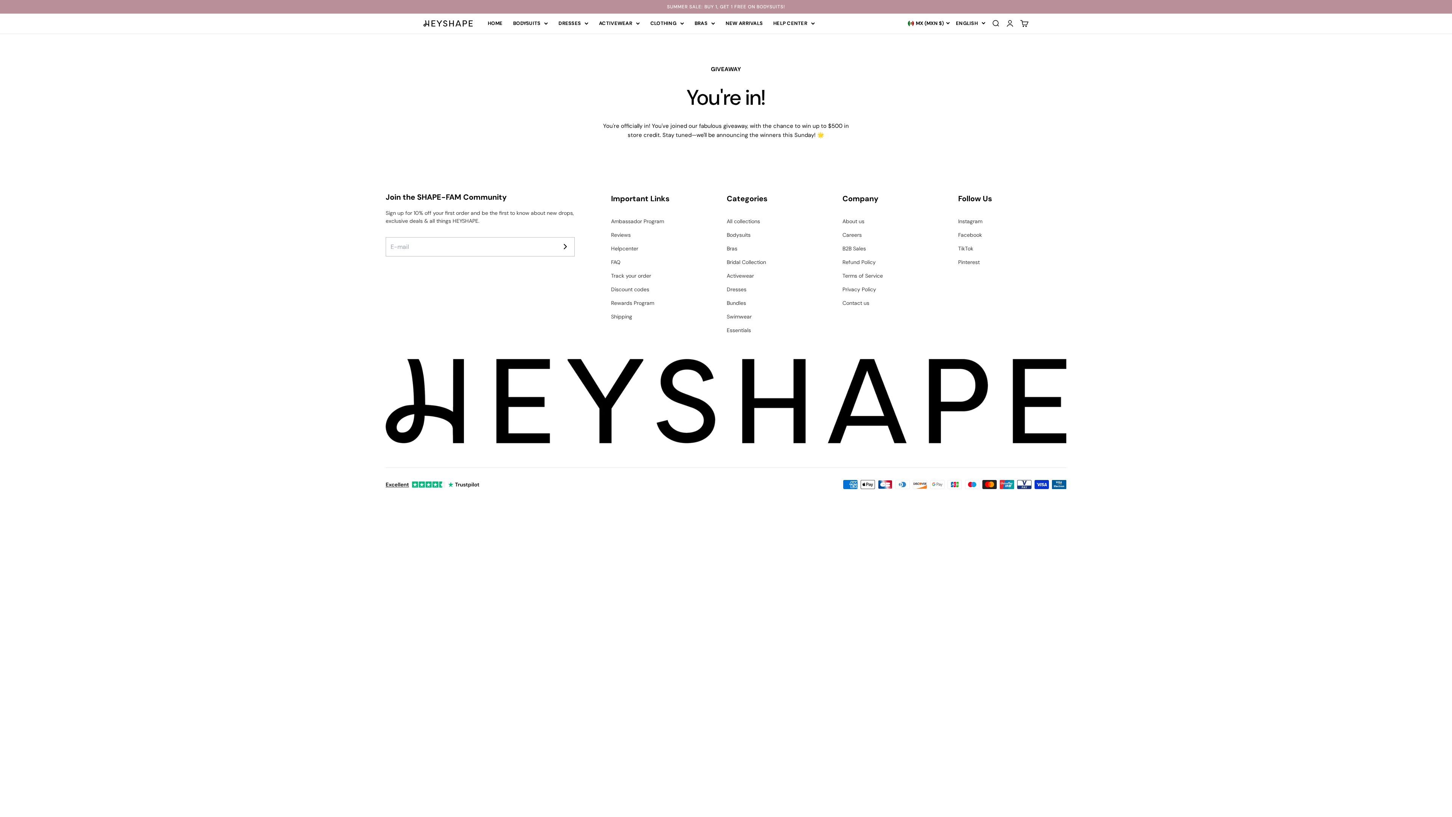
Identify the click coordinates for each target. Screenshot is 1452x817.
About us (853, 221)
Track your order (631, 275)
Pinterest (969, 262)
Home (495, 23)
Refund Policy (859, 262)
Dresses (569, 23)
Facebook (970, 234)
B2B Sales (854, 248)
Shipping (621, 316)
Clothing (663, 23)
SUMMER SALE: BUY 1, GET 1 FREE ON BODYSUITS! (726, 6)
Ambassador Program (637, 221)
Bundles (736, 303)
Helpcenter (624, 248)
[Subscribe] (565, 246)
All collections (743, 221)
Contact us (855, 303)
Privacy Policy (859, 289)
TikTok (965, 248)
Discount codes (630, 289)
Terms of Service (862, 275)
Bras (701, 23)
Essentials (739, 330)
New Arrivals (744, 23)
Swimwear (739, 316)
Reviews (621, 234)
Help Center (790, 23)
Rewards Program (632, 303)
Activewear (615, 23)
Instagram (970, 221)
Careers (852, 234)
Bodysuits (526, 23)
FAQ (616, 262)
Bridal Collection (746, 262)
